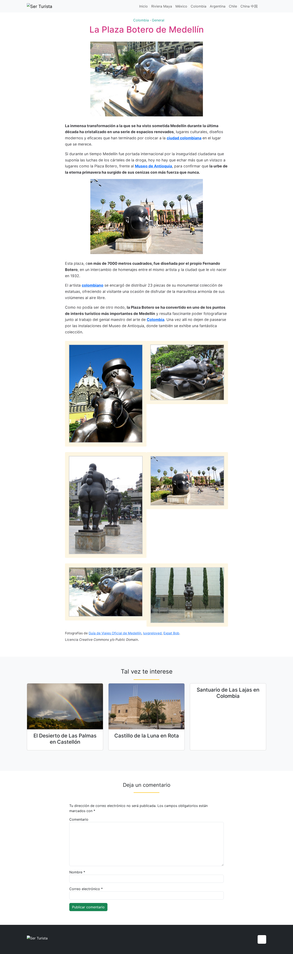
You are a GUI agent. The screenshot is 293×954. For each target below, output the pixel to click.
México (181, 6)
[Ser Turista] (39, 6)
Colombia (198, 6)
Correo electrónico (86, 889)
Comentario (78, 819)
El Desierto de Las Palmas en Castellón (65, 739)
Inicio (143, 6)
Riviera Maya (161, 6)
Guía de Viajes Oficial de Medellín (115, 633)
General (158, 20)
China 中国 (249, 6)
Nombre (77, 872)
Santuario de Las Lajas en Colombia (228, 693)
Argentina (217, 6)
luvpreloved (152, 633)
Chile (233, 6)
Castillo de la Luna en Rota (146, 736)
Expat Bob (171, 633)
